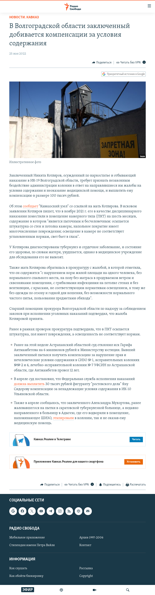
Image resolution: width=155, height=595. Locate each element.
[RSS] (69, 511)
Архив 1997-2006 (91, 537)
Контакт (85, 545)
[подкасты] (61, 590)
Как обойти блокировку (26, 576)
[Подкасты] (78, 511)
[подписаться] (88, 511)
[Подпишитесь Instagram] (60, 511)
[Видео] (94, 590)
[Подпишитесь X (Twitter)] (32, 511)
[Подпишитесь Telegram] (50, 511)
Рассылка (86, 568)
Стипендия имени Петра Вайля (32, 545)
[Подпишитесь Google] (13, 511)
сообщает (30, 206)
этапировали (63, 418)
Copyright (86, 576)
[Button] (101, 62)
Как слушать (18, 568)
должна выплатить (29, 384)
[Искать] (128, 590)
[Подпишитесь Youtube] (41, 511)
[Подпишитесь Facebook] (22, 511)
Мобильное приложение (27, 537)
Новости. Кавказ (24, 17)
